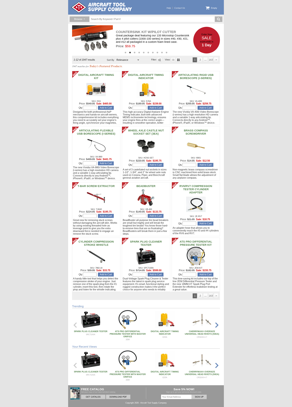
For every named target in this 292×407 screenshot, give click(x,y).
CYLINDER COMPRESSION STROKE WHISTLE (96, 243)
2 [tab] (130, 52)
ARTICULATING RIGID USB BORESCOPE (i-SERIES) (196, 76)
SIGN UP (199, 397)
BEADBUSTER (145, 186)
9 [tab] (161, 52)
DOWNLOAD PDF (118, 397)
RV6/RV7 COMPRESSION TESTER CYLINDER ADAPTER (195, 189)
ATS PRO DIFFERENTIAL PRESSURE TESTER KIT (196, 243)
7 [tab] (152, 52)
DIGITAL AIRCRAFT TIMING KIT (96, 76)
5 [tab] (143, 52)
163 (211, 59)
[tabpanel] (132, 39)
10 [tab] (166, 52)
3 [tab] (134, 52)
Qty (81, 107)
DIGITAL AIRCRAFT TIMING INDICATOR (146, 76)
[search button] (218, 19)
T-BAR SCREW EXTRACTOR (96, 186)
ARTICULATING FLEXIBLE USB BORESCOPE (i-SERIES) (96, 132)
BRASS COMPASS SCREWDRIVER (196, 132)
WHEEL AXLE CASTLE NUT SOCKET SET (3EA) (146, 132)
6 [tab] (148, 52)
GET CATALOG (93, 397)
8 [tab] (157, 52)
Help (169, 8)
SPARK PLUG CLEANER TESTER (146, 243)
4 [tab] (139, 52)
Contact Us (179, 8)
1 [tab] (125, 52)
